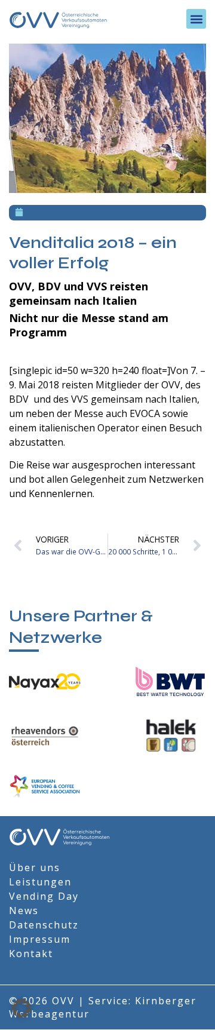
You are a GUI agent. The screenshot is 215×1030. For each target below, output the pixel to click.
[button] (196, 19)
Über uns (34, 867)
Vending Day (44, 896)
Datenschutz (44, 924)
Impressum (39, 939)
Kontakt (31, 953)
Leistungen (40, 881)
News (24, 910)
